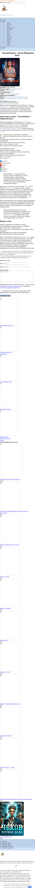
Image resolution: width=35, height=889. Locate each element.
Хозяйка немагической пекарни (9, 479)
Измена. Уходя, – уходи (7, 767)
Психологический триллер (14, 97)
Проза (8, 31)
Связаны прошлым (6, 735)
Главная (4, 841)
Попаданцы (9, 29)
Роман (8, 32)
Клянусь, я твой (5, 672)
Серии (3, 48)
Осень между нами (6, 381)
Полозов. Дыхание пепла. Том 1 (10, 545)
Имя (2, 263)
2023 (11, 92)
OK (30, 887)
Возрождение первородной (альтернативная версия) (16, 799)
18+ (16, 95)
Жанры (3, 21)
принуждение (18, 98)
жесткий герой (8, 98)
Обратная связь (6, 843)
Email (2, 267)
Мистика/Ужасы (10, 28)
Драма (8, 26)
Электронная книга (16, 89)
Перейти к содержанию (7, 0)
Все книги (4, 20)
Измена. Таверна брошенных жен (10, 704)
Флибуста (3, 856)
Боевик (8, 23)
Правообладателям (7, 846)
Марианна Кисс (10, 90)
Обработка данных (7, 848)
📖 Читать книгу (5, 103)
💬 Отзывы (14, 103)
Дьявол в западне (5, 608)
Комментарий (4, 270)
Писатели (4, 47)
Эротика (9, 42)
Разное (8, 45)
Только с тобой (4, 576)
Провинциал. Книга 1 (6, 325)
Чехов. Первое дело (6, 837)
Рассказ (8, 34)
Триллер (9, 36)
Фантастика (9, 37)
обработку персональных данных (12, 286)
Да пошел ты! (4, 640)
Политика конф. (6, 844)
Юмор (8, 44)
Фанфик (8, 39)
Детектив (9, 24)
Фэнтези (9, 40)
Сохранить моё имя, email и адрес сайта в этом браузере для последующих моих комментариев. (15, 291)
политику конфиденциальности (9, 287)
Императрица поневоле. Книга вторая (5, 438)
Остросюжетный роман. (12, 93)
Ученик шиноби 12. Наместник (6, 353)
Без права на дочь (5, 409)
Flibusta (2, 12)
